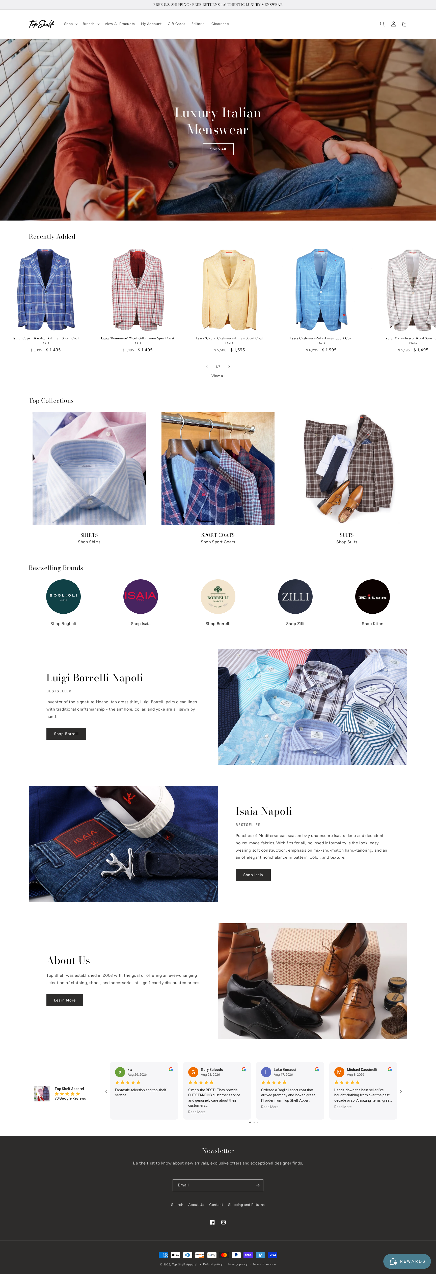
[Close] (280, 595)
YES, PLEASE (218, 671)
